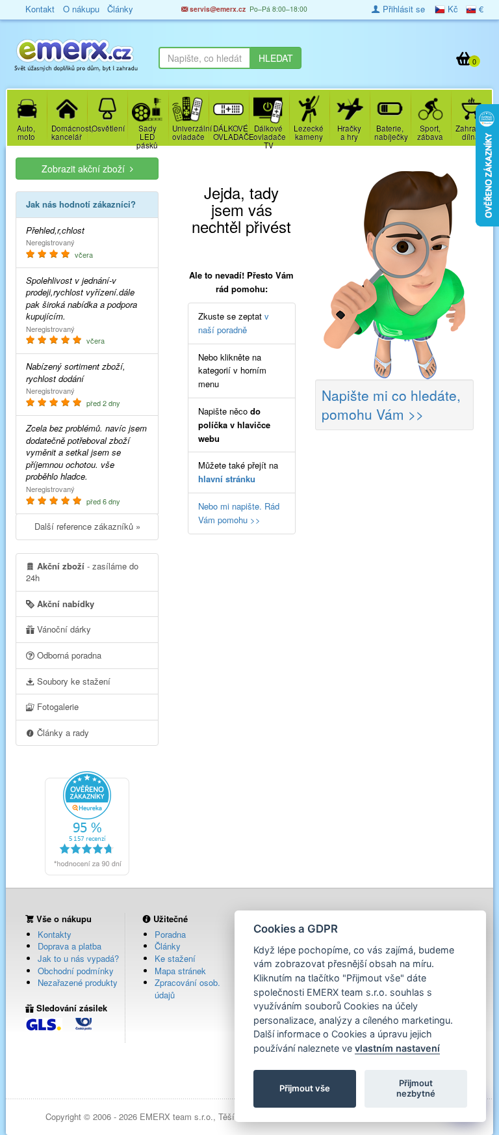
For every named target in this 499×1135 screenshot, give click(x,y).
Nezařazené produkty (78, 982)
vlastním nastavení (397, 1048)
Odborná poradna (67, 655)
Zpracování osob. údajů (187, 988)
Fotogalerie (56, 706)
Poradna (170, 934)
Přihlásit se (402, 9)
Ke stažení (175, 958)
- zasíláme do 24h (82, 572)
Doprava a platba (69, 946)
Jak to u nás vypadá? (78, 958)
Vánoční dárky (62, 629)
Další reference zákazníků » (87, 526)
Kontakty (54, 934)
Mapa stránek (180, 970)
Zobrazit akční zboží (86, 168)
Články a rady (61, 732)
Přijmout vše (304, 1088)
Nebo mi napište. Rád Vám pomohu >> (238, 513)
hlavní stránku (226, 478)
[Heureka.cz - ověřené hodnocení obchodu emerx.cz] (87, 821)
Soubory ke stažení (72, 681)
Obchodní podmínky (76, 970)
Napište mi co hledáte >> (391, 404)
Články (168, 946)
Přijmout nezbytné (415, 1088)
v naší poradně (233, 323)
